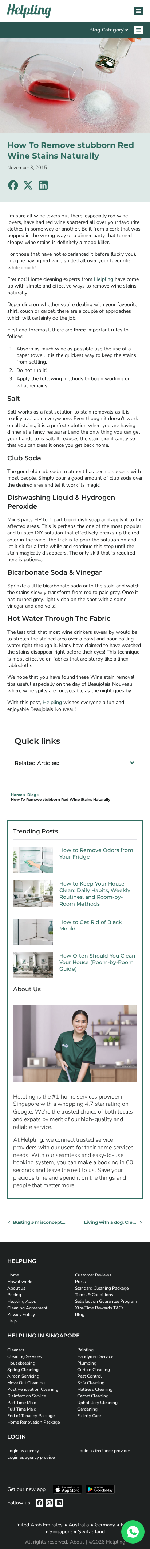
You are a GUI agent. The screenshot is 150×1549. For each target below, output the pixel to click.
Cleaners (15, 1350)
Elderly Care (89, 1416)
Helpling (102, 279)
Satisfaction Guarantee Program (106, 1301)
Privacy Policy (21, 1314)
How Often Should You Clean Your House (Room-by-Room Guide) (97, 962)
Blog (79, 1314)
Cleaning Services (24, 1356)
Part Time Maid (21, 1402)
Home (13, 1275)
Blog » (33, 794)
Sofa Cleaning (90, 1383)
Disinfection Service (26, 1396)
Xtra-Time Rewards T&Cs (99, 1308)
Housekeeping (21, 1363)
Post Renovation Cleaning (32, 1389)
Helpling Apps (21, 1301)
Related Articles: (37, 763)
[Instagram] (49, 1503)
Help (12, 1321)
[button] (138, 11)
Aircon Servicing (23, 1376)
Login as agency (23, 1451)
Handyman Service (95, 1356)
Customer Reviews (93, 1275)
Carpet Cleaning (92, 1396)
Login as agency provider (31, 1457)
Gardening (87, 1409)
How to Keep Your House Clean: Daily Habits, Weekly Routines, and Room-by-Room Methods (94, 893)
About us (16, 1288)
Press (80, 1282)
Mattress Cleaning (94, 1389)
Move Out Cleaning (26, 1383)
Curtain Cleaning (93, 1370)
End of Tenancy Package (31, 1416)
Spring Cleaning (23, 1370)
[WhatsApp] (133, 1532)
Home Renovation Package (33, 1422)
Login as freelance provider (103, 1451)
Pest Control (89, 1376)
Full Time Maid (21, 1409)
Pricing (14, 1295)
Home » (18, 794)
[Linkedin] (59, 1503)
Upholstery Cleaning (97, 1402)
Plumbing (86, 1363)
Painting (85, 1350)
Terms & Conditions (94, 1295)
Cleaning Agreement (27, 1308)
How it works (20, 1282)
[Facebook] (39, 1503)
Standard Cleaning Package (102, 1288)
